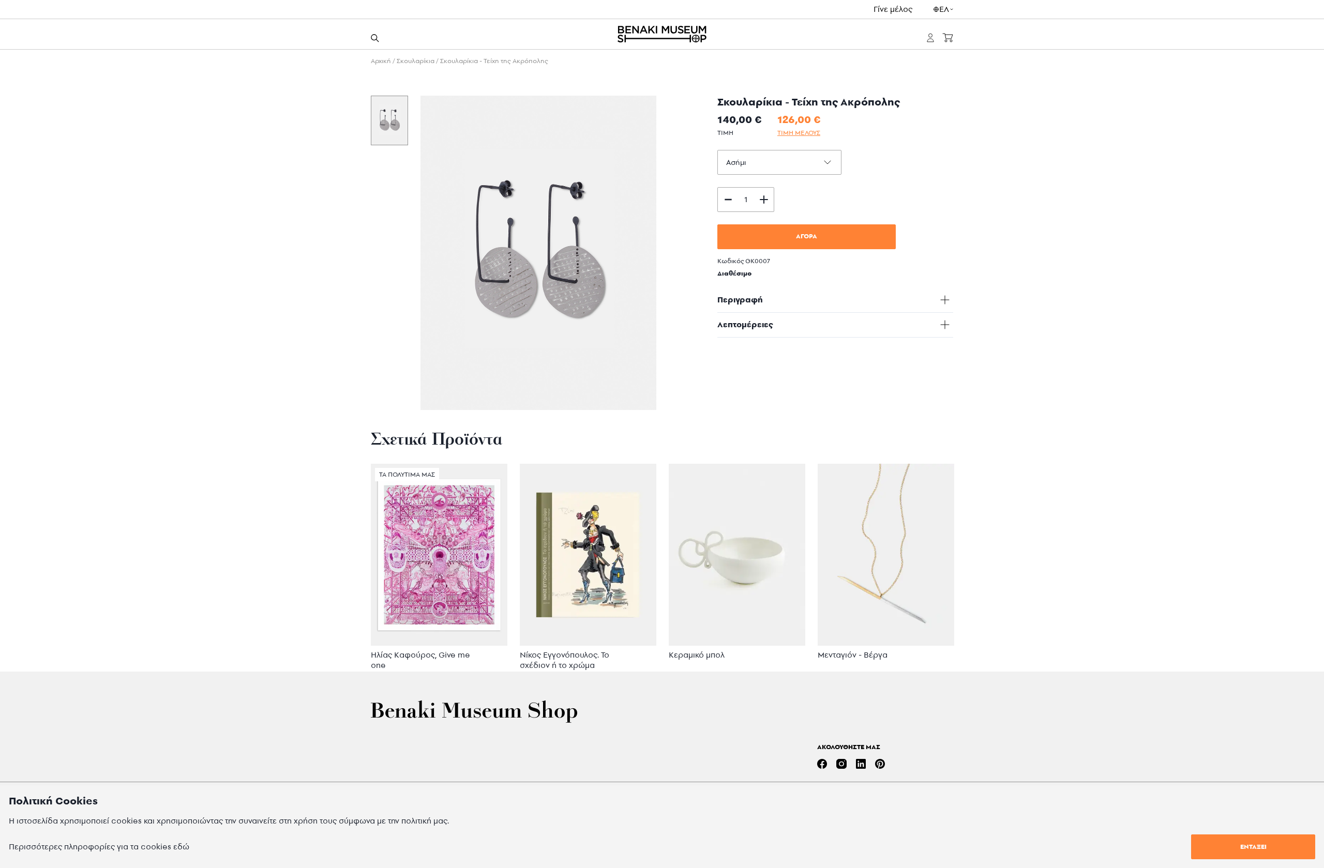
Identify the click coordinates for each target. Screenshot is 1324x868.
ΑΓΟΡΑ (806, 236)
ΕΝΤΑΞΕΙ (1253, 846)
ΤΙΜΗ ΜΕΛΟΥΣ (798, 132)
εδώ (181, 846)
